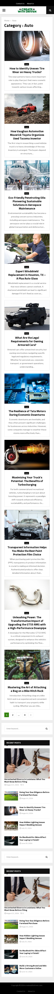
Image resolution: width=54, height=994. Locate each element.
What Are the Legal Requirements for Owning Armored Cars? (27, 341)
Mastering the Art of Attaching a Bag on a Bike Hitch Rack (27, 689)
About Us (30, 3)
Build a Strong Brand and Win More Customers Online (33, 967)
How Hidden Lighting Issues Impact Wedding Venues (32, 823)
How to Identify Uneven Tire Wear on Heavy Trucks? (27, 70)
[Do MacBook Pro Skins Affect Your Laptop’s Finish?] (11, 840)
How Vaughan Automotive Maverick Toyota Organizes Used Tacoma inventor (27, 135)
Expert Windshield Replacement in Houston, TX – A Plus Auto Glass (27, 275)
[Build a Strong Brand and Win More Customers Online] (11, 969)
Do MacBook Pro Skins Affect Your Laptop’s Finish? (32, 838)
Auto (26, 64)
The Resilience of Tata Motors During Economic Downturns (27, 413)
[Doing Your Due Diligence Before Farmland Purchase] (11, 795)
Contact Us (20, 3)
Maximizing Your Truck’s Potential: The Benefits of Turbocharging (27, 481)
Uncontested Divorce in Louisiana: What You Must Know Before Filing (24, 780)
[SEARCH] (46, 729)
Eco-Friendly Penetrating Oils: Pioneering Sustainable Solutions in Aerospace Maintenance (27, 203)
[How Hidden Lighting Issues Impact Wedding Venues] (11, 825)
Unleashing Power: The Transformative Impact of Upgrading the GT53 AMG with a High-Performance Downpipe (27, 622)
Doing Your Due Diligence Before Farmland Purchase (34, 793)
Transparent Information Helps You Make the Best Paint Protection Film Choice (27, 551)
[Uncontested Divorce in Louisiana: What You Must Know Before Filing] (27, 763)
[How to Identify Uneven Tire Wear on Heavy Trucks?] (11, 810)
